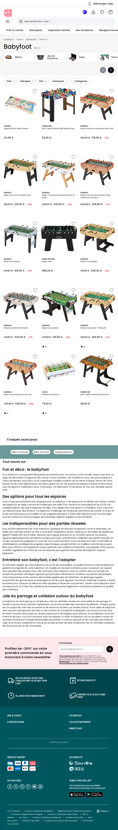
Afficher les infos (59, 742)
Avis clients (23, 817)
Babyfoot (43, 39)
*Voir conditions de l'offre (70, 656)
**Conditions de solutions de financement (61, 821)
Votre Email (65, 643)
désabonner (64, 661)
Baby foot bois (41, 452)
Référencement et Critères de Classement (74, 811)
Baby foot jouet (20, 452)
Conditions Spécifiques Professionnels (62, 814)
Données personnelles (74, 817)
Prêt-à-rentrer (15, 30)
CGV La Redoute (13, 811)
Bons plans (36, 30)
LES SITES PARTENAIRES (80, 721)
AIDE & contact (14, 715)
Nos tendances (84, 30)
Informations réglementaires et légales (27, 814)
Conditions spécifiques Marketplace (39, 811)
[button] (110, 12)
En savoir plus (98, 788)
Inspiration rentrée (59, 30)
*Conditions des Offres (30, 821)
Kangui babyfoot (64, 452)
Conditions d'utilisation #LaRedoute (46, 817)
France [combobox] (104, 811)
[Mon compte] (93, 12)
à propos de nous (15, 721)
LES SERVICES (75, 715)
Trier (9, 81)
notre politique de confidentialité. (74, 663)
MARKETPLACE (75, 728)
